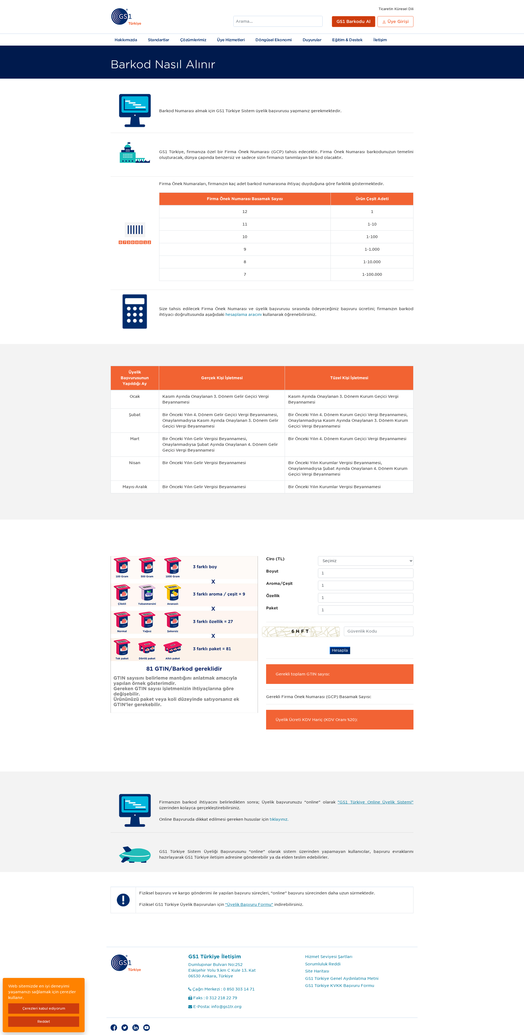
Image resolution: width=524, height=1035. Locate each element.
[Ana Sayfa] (126, 16)
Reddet (43, 1021)
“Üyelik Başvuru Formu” (249, 904)
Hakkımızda (126, 40)
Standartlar (158, 40)
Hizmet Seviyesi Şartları (328, 956)
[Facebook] (114, 1027)
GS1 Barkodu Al (354, 21)
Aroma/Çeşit (279, 583)
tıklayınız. (279, 819)
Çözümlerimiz (193, 40)
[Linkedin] (135, 1027)
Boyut (272, 571)
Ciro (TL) (275, 559)
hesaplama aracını (243, 314)
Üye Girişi (397, 21)
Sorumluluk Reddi (323, 964)
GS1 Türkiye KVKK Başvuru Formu (339, 985)
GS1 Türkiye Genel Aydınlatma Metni (342, 978)
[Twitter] (124, 1027)
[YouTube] (146, 1027)
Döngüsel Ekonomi (273, 40)
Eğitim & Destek (347, 40)
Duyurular (312, 40)
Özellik (273, 596)
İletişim (380, 40)
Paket (272, 608)
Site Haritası (317, 971)
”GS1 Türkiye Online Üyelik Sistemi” (375, 802)
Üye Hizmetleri (231, 40)
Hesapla (340, 650)
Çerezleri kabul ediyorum (43, 1008)
